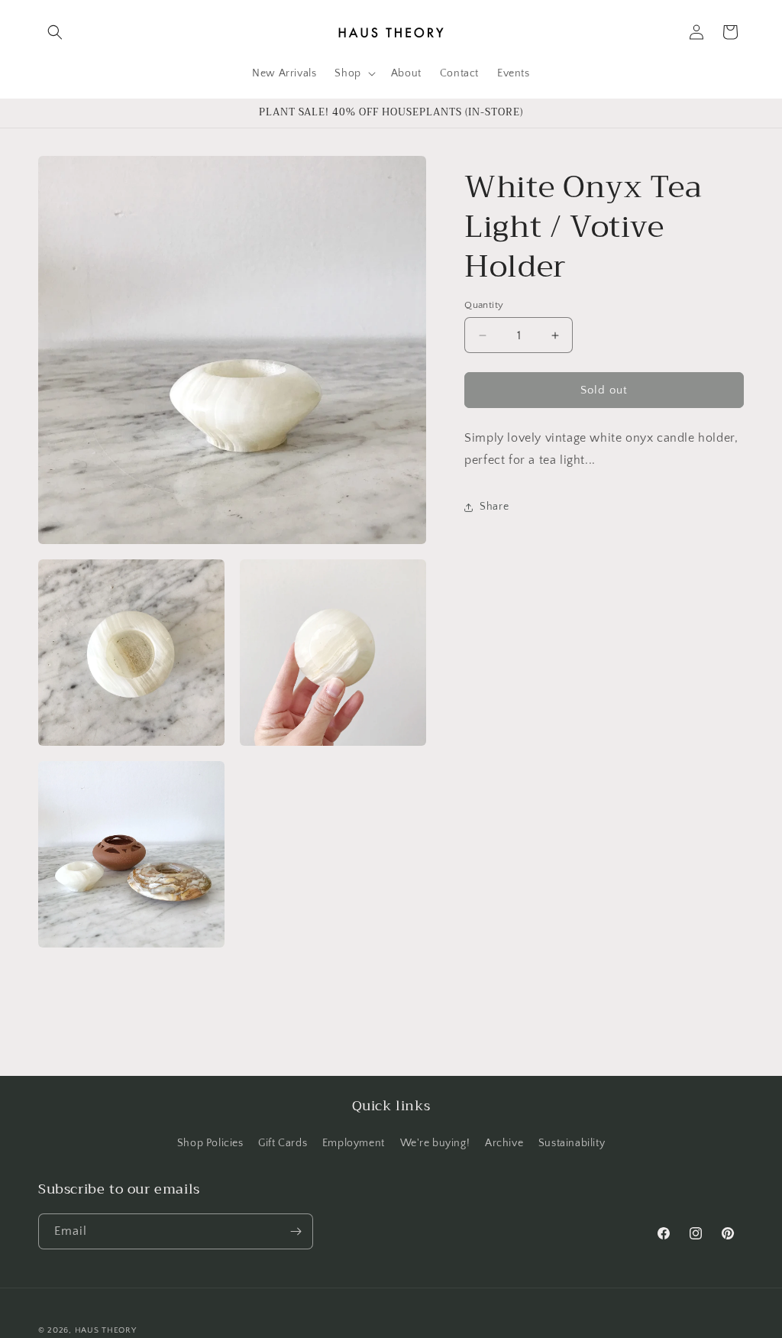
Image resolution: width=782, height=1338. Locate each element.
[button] (55, 32)
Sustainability (571, 1143)
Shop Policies (210, 1143)
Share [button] (494, 507)
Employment (353, 1143)
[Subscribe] (295, 1231)
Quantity (483, 305)
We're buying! (435, 1143)
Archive (504, 1143)
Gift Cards (282, 1143)
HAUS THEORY (106, 1330)
